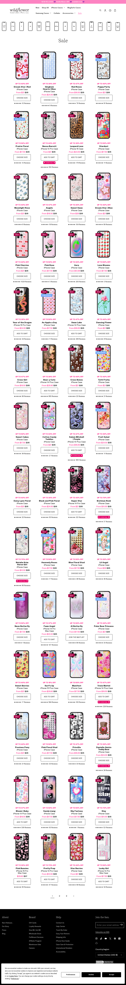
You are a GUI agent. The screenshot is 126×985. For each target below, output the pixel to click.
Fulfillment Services (36, 937)
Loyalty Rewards (35, 926)
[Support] (110, 10)
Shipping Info (61, 937)
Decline (91, 975)
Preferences (70, 975)
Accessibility (60, 952)
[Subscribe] (121, 925)
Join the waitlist (76, 637)
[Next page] (73, 896)
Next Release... (7, 923)
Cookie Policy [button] (13, 976)
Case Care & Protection (64, 944)
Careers (32, 948)
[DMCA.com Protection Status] (109, 962)
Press (4, 930)
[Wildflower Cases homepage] (19, 10)
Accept (111, 975)
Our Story (5, 926)
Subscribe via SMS (102, 932)
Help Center (60, 926)
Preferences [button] (15, 979)
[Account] (105, 10)
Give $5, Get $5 (35, 930)
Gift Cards (32, 923)
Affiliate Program (35, 941)
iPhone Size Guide (63, 941)
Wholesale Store (35, 934)
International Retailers (64, 948)
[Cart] (115, 10)
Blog (3, 934)
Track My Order (61, 930)
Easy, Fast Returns (63, 934)
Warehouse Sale (35, 944)
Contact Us (60, 923)
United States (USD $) (108, 955)
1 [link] (52, 896)
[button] (100, 10)
